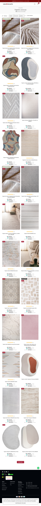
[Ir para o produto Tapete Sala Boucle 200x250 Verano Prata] (11, 401)
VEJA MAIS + (20, 462)
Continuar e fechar (20, 503)
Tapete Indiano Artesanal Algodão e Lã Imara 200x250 (30, 271)
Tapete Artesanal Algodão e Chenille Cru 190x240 (30, 121)
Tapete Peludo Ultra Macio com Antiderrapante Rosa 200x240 (30, 345)
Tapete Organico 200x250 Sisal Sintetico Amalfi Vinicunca (11, 158)
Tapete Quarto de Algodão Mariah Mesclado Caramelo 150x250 (11, 49)
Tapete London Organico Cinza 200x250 (30, 451)
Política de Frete (20, 486)
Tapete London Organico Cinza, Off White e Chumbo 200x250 (29, 83)
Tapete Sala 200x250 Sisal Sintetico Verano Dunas (11, 123)
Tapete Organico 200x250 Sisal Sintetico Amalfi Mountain (11, 86)
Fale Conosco (4, 483)
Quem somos (12, 483)
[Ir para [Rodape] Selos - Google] (4, 474)
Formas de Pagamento (20, 491)
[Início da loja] (8, 4)
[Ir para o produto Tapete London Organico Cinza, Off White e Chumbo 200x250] (30, 68)
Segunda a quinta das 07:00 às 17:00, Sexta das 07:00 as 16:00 (32, 486)
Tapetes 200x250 (30, 15)
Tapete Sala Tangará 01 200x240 (30, 417)
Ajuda (3, 481)
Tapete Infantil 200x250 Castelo (11, 381)
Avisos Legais (20, 493)
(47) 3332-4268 (29, 482)
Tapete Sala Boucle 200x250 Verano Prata (11, 417)
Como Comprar (4, 487)
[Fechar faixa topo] (38, 1)
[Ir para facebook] (2, 471)
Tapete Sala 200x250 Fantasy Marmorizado (11, 344)
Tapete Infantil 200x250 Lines (30, 233)
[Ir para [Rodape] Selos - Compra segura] (10, 474)
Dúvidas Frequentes (4, 485)
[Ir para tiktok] (8, 471)
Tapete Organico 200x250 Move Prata (11, 451)
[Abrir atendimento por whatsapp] (38, 468)
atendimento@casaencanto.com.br (33, 487)
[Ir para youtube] (6, 471)
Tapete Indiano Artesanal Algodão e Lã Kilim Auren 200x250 (11, 234)
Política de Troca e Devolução (21, 485)
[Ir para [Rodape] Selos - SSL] (3, 478)
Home (25, 15)
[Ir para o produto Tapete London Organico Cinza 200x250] (30, 437)
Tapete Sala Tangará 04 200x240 (11, 308)
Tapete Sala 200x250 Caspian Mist (30, 308)
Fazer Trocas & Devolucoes (4, 489)
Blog (11, 484)
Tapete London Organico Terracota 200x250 (29, 379)
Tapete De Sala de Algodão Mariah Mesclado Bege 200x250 (30, 49)
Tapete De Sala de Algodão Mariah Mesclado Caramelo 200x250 (11, 197)
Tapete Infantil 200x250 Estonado (11, 270)
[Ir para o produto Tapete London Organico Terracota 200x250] (30, 364)
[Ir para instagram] (4, 471)
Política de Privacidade (20, 489)
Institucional (12, 481)
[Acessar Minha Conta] (35, 4)
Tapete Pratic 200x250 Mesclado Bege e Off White (30, 197)
